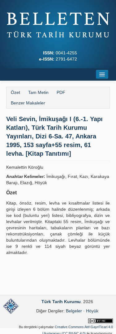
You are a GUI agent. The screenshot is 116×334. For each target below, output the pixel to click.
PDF (61, 92)
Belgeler (74, 310)
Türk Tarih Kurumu (61, 301)
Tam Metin (38, 92)
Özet (15, 92)
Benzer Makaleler (28, 102)
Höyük (92, 310)
